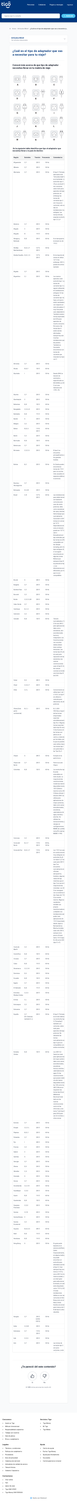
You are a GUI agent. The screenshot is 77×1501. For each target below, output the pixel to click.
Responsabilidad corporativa (12, 1429)
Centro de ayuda (47, 1448)
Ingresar (70, 5)
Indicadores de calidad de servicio (14, 1464)
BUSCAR (69, 16)
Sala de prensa (8, 1436)
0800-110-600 (8, 1486)
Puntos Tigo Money (48, 1451)
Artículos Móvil (23, 28)
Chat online (7, 1480)
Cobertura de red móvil (11, 1461)
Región (16, 157)
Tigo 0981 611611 (9, 1489)
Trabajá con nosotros (10, 1433)
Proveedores (7, 1454)
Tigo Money (45, 1423)
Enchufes (27, 157)
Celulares (42, 5)
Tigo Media (45, 1429)
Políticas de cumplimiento (12, 1451)
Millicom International (10, 1426)
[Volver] (10, 29)
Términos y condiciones (11, 1448)
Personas (30, 5)
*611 (5, 1483)
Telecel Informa (8, 1467)
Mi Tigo (44, 1426)
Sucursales (45, 1458)
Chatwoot (43, 1498)
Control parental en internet (50, 1461)
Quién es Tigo (8, 1423)
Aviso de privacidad (10, 1458)
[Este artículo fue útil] (32, 1376)
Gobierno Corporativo (10, 1470)
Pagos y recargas (56, 5)
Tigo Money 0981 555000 (12, 1492)
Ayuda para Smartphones (49, 1454)
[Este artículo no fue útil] (44, 1376)
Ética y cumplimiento (10, 1439)
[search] (31, 15)
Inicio (14, 28)
